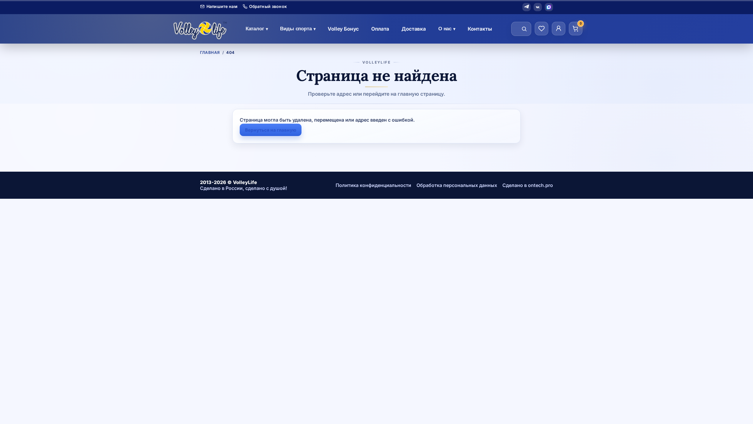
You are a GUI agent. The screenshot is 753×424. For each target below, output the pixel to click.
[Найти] (524, 29)
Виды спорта (297, 29)
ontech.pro (540, 185)
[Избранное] (541, 28)
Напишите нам (221, 6)
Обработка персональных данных (457, 185)
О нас (446, 29)
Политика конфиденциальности (373, 185)
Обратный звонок (268, 6)
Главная (210, 52)
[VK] (538, 7)
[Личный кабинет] (558, 28)
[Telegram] (526, 7)
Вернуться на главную (270, 130)
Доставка (414, 29)
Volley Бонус (343, 29)
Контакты (480, 29)
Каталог (257, 29)
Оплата (380, 29)
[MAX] (549, 7)
